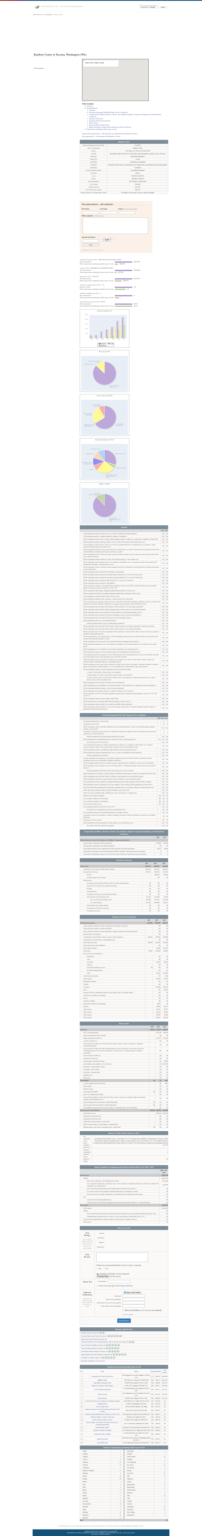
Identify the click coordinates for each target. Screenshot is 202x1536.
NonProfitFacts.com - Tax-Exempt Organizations (62, 6)
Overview (90, 106)
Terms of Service (126, 1285)
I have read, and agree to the (116, 1286)
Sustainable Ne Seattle (87, 1358)
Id (80, 1371)
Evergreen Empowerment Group (90, 1336)
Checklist (92, 110)
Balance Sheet (93, 123)
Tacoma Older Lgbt (102, 1443)
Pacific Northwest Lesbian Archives (102, 1420)
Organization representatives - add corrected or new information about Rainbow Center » (110, 134)
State (152, 1371)
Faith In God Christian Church (89, 1339)
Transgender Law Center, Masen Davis (102, 1376)
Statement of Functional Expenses (100, 121)
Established (158, 1371)
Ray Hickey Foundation (87, 1361)
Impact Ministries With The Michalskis (92, 1354)
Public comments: (93, 216)
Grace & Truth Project (102, 1406)
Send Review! (124, 1320)
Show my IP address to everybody (143, 1310)
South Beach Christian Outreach (90, 1351)
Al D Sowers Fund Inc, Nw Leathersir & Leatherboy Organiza (102, 1401)
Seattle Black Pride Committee (102, 1434)
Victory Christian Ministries (89, 1348)
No (107, 1268)
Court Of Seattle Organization (102, 1389)
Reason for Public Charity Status (99, 125)
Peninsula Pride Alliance (102, 1427)
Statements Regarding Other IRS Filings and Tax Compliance (108, 112)
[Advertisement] (101, 33)
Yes (100, 1268)
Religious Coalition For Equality (102, 1430)
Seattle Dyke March (102, 1439)
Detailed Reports (92, 108)
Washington (49, 14)
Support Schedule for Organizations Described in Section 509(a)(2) (110, 127)
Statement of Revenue (96, 119)
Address (136, 1371)
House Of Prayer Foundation (89, 1345)
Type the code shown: (89, 237)
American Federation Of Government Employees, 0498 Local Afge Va (100, 1342)
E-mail (127, 209)
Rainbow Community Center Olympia (102, 1386)
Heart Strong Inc (102, 1398)
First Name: (86, 209)
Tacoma (138, 151)
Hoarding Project (85, 1333)
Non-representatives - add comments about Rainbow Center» (101, 136)
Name (102, 1371)
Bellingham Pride (102, 1404)
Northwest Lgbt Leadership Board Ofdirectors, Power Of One (102, 1414)
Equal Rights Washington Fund (102, 1383)
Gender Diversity (102, 1394)
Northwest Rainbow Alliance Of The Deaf (102, 1417)
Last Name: (104, 209)
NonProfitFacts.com (38, 14)
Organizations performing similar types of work (102, 129)
